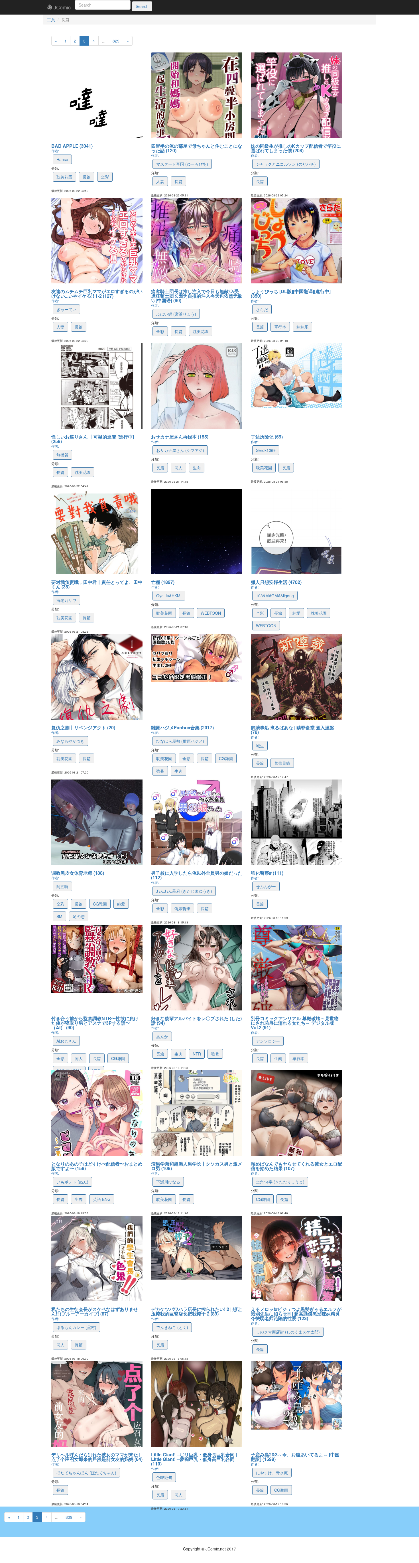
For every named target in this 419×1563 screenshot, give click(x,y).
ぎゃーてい (66, 309)
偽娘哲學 (182, 908)
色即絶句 (164, 1477)
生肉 (197, 467)
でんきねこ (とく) (172, 1327)
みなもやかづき (70, 741)
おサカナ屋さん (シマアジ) (180, 450)
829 (116, 41)
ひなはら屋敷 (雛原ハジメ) (180, 741)
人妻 (160, 181)
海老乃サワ (66, 600)
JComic (61, 7)
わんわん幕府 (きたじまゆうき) (184, 891)
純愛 (296, 613)
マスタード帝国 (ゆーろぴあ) (182, 164)
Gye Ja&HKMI (169, 595)
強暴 (160, 771)
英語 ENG (102, 1199)
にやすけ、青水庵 (272, 1472)
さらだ (262, 309)
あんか (162, 1036)
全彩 (105, 177)
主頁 (51, 19)
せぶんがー (266, 886)
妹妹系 (302, 327)
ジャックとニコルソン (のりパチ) (286, 164)
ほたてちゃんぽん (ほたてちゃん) (86, 1472)
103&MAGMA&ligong (275, 595)
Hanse (62, 159)
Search (142, 6)
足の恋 (79, 916)
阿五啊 (62, 886)
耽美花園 (64, 177)
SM (59, 916)
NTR (197, 1054)
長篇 (87, 177)
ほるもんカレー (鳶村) (76, 1327)
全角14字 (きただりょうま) (280, 1182)
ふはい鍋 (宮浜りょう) (176, 314)
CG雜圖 (226, 758)
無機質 (62, 455)
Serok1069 (266, 450)
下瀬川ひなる (168, 1182)
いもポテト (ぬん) (72, 1182)
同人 (178, 467)
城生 (260, 745)
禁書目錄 (282, 763)
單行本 (280, 327)
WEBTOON (211, 613)
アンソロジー (268, 1041)
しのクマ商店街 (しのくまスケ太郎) (288, 1332)
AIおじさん (66, 1041)
